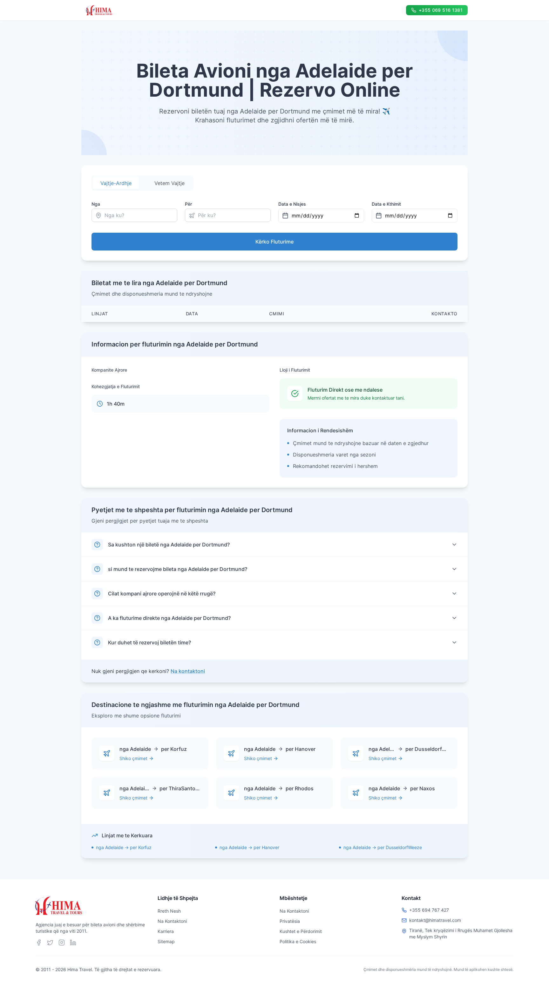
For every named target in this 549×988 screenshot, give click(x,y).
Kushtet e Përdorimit (301, 931)
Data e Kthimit (386, 204)
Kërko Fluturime (274, 241)
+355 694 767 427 (429, 910)
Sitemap (166, 941)
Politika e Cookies (298, 941)
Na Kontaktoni (172, 921)
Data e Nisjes (292, 204)
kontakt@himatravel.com (435, 920)
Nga (96, 204)
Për (188, 204)
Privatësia (290, 921)
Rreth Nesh (169, 911)
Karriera (166, 931)
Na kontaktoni (188, 671)
